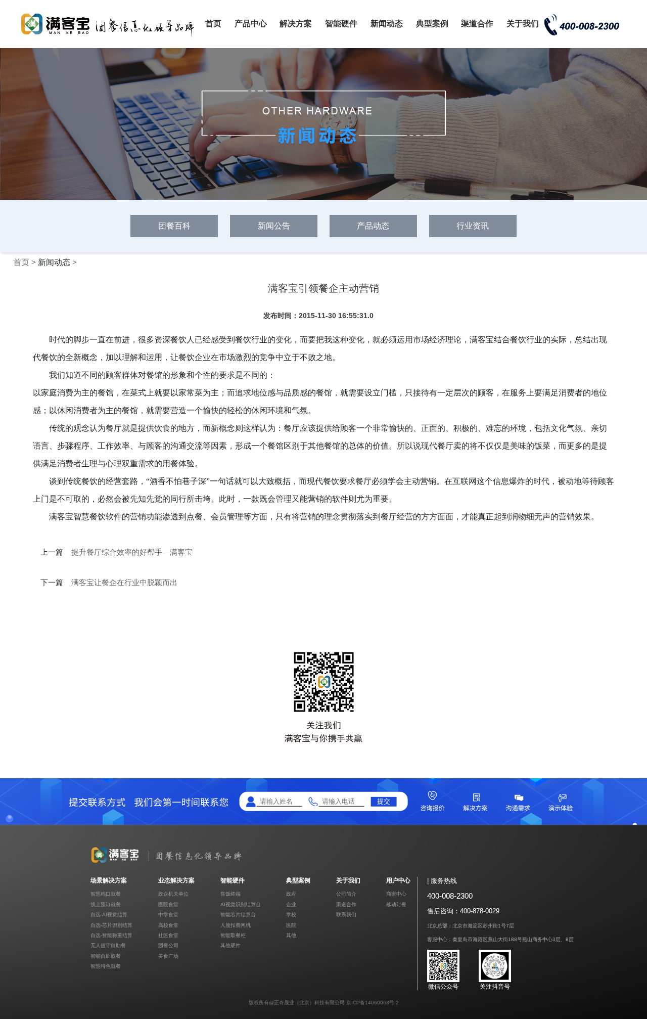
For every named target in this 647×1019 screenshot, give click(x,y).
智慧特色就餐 (105, 966)
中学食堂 (168, 914)
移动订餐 (396, 904)
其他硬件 (230, 945)
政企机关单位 (173, 894)
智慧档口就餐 (105, 894)
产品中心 (251, 23)
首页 (213, 23)
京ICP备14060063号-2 (372, 1002)
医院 (291, 925)
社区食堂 (168, 935)
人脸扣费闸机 (235, 925)
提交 (383, 801)
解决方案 (296, 23)
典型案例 (432, 23)
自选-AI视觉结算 (108, 914)
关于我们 (522, 23)
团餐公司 (168, 945)
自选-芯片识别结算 (111, 925)
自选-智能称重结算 (111, 935)
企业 (291, 904)
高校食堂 (168, 925)
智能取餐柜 (233, 935)
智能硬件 (341, 23)
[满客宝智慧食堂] (111, 36)
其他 (291, 935)
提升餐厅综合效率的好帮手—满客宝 (132, 552)
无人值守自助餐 (108, 945)
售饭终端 (230, 894)
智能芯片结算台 (238, 914)
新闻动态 (387, 23)
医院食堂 (168, 904)
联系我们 (346, 914)
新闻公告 (274, 225)
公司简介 (346, 894)
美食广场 (168, 956)
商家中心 (396, 894)
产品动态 (373, 225)
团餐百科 (174, 225)
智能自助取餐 (105, 956)
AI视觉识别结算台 (240, 904)
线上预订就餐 (105, 904)
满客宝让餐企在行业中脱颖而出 (124, 583)
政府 (291, 894)
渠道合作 (477, 23)
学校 (291, 914)
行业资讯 (472, 225)
